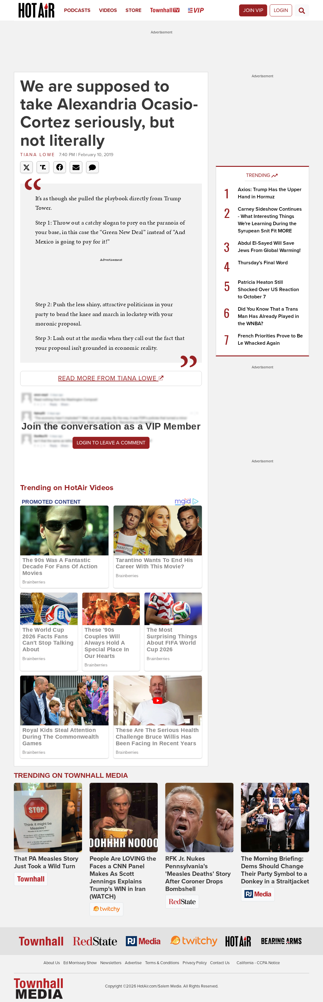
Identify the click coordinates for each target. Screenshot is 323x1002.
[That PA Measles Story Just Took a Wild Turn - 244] (48, 817)
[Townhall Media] (38, 988)
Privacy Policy (195, 962)
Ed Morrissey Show (80, 962)
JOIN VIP (253, 10)
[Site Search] (302, 10)
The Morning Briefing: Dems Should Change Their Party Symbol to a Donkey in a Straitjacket (275, 870)
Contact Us (220, 962)
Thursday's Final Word (263, 263)
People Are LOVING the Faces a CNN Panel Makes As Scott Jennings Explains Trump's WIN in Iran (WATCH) (123, 877)
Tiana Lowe (38, 154)
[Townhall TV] (169, 10)
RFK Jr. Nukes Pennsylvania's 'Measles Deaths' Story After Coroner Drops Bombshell (198, 874)
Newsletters (110, 962)
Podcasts (77, 10)
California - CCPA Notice (258, 962)
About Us (52, 962)
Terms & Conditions (162, 962)
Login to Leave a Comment (111, 443)
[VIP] (200, 10)
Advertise (133, 962)
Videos (108, 10)
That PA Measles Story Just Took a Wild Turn (46, 862)
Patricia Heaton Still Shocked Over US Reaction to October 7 (268, 289)
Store (133, 10)
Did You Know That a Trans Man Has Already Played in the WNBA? (268, 316)
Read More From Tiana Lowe (108, 378)
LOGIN (281, 10)
